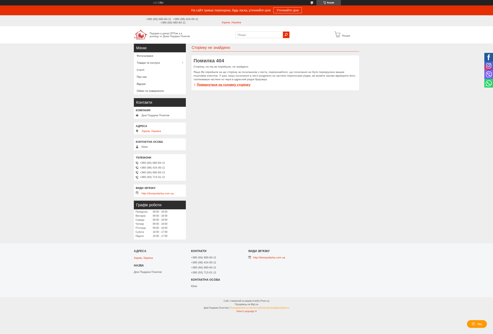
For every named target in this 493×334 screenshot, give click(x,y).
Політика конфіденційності (274, 307)
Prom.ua (265, 301)
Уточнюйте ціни (288, 10)
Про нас (142, 76)
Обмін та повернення (150, 90)
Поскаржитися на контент (244, 307)
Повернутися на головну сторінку (223, 85)
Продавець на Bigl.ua (246, 304)
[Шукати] (286, 35)
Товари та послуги (148, 62)
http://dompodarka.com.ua (158, 193)
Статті (140, 69)
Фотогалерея (145, 55)
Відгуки (141, 83)
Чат (479, 324)
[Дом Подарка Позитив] (140, 34)
